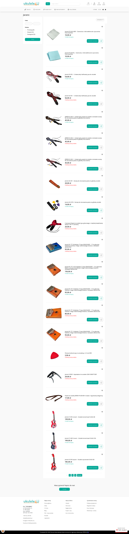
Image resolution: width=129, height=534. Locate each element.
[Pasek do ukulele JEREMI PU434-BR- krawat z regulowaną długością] (54, 398)
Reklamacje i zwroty (91, 510)
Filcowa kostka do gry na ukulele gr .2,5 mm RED (78, 353)
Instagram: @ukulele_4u (28, 520)
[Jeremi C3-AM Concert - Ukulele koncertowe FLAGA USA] (54, 441)
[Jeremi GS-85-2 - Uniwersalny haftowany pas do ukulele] (54, 77)
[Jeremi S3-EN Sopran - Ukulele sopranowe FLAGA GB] (54, 462)
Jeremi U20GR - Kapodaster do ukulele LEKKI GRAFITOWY (81, 374)
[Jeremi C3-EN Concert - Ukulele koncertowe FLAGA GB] (54, 419)
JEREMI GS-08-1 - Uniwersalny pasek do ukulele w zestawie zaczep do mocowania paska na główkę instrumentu (83, 160)
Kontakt (64, 489)
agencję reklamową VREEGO (79, 532)
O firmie (95, 9)
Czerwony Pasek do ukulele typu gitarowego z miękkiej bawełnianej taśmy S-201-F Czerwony (84, 224)
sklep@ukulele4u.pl (27, 518)
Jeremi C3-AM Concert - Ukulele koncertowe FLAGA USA (80, 438)
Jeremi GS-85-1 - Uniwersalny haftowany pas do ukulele (80, 95)
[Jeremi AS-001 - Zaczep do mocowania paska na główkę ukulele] (54, 183)
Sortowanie (99, 19)
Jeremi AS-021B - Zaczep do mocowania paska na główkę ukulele (83, 202)
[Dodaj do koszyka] (101, 41)
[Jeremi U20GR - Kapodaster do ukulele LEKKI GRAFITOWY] (54, 377)
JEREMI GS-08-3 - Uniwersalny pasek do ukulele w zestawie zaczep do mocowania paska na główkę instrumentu (83, 117)
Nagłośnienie (72, 9)
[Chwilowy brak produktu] (101, 104)
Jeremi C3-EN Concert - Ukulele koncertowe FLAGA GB (80, 417)
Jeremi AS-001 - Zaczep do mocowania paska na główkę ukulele (82, 181)
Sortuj (32, 39)
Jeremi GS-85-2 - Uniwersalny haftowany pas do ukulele (80, 74)
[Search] (48, 3)
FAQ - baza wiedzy (48, 513)
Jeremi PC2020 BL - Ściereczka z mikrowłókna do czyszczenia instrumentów (82, 53)
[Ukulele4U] (31, 4)
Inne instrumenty (60, 9)
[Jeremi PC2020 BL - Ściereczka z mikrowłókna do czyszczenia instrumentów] (54, 56)
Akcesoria (37, 9)
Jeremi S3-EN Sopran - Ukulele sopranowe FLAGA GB (79, 459)
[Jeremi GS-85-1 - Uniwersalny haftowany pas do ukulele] (54, 98)
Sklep (45, 505)
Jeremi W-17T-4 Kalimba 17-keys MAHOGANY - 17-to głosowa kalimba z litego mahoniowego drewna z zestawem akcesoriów (82, 311)
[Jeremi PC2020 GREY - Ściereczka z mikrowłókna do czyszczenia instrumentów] (54, 34)
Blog (99, 9)
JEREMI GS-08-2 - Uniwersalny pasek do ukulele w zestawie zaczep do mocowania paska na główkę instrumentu (83, 138)
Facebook (102, 9)
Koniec (79, 475)
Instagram (105, 9)
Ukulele (29, 9)
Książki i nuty (48, 9)
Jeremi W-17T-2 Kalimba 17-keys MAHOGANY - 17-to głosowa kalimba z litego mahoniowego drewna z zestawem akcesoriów (82, 332)
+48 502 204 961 (27, 515)
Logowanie (46, 518)
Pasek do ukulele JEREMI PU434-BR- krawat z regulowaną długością (84, 395)
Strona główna (47, 503)
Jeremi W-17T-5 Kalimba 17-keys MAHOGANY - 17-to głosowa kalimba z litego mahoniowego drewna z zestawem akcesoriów (82, 289)
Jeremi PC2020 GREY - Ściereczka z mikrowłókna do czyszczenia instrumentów (82, 32)
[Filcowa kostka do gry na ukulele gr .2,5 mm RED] (54, 356)
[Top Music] (121, 530)
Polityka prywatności (92, 503)
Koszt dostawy (90, 508)
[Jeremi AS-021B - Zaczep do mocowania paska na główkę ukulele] (54, 205)
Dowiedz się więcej (92, 41)
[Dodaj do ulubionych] (102, 26)
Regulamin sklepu (91, 505)
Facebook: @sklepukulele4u (29, 523)
